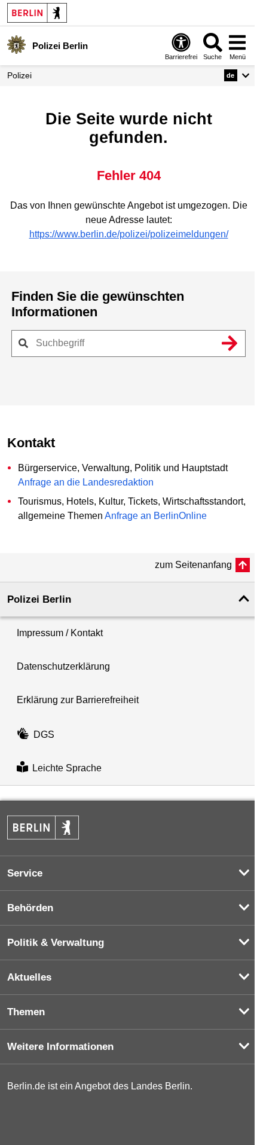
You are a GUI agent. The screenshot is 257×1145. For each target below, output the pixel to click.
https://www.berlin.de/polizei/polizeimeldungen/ (128, 234)
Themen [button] (26, 1012)
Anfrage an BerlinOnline (156, 516)
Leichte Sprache (67, 768)
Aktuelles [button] (29, 977)
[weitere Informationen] (16, 45)
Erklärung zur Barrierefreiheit (78, 700)
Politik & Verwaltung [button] (55, 942)
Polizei (19, 75)
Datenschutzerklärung (63, 666)
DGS (43, 734)
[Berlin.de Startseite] (37, 13)
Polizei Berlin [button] (39, 599)
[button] (237, 75)
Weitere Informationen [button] (60, 1046)
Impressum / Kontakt (60, 633)
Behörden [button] (30, 908)
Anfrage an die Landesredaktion (86, 482)
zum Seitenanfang (193, 565)
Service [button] (24, 873)
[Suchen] (229, 343)
